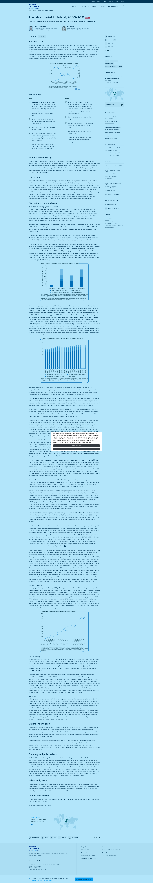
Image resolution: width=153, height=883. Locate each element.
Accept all (76, 448)
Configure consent (76, 445)
